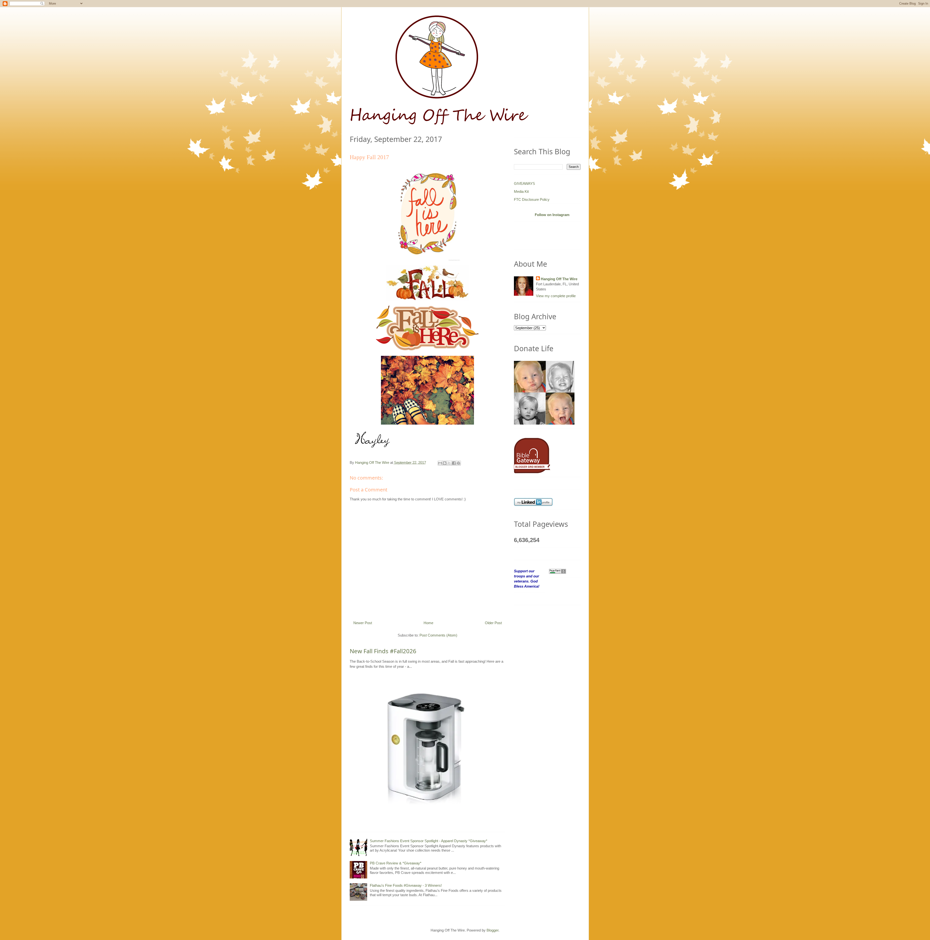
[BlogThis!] (444, 463)
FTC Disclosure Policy (532, 199)
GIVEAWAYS (524, 183)
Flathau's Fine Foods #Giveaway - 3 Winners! (406, 885)
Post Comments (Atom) (438, 635)
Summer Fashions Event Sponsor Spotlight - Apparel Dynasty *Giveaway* (428, 841)
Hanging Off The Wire (559, 279)
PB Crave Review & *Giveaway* (395, 863)
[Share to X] (449, 463)
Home (428, 623)
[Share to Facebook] (453, 463)
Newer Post (362, 623)
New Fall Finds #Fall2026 (383, 651)
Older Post (493, 623)
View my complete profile (556, 296)
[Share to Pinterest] (458, 463)
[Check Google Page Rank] (557, 571)
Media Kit (521, 191)
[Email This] (440, 463)
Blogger (492, 930)
